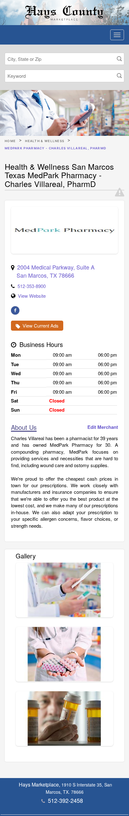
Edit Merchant (102, 427)
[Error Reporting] (119, 192)
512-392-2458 (65, 800)
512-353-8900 (32, 286)
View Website (32, 295)
